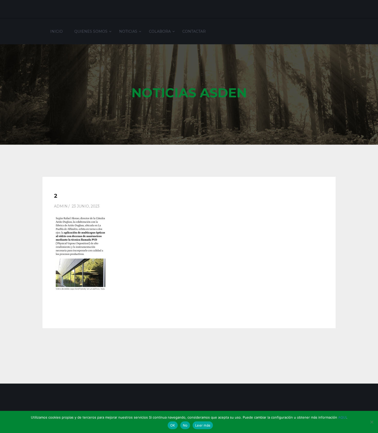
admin (61, 206)
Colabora (160, 31)
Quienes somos (90, 31)
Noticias (128, 31)
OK (172, 425)
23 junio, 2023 (86, 206)
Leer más (202, 425)
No (185, 425)
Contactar (194, 31)
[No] (371, 422)
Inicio (56, 31)
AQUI (342, 417)
